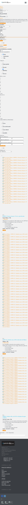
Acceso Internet (6, 129)
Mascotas (4, 67)
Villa (4, 58)
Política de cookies (5, 482)
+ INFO (4, 230)
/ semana (12, 228)
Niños (1, 30)
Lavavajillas (5, 132)
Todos (4, 54)
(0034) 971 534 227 (8, 458)
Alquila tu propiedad (6, 473)
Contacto (3, 476)
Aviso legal (4, 483)
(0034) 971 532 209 (8, 459)
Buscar (1, 6)
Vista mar (4, 73)
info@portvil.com (7, 460)
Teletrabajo (5, 70)
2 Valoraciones (6, 342)
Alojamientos (4, 471)
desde (4, 228)
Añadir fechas (3, 23)
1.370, (7, 352)
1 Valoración (5, 219)
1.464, (7, 228)
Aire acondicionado (7, 126)
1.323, (7, 428)
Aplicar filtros (2, 145)
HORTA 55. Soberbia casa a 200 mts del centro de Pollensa (15, 339)
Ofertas (3, 472)
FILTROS (1, 7)
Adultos (1, 27)
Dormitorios (2, 37)
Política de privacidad (6, 485)
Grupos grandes (6, 64)
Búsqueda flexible (3, 13)
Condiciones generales (6, 481)
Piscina (4, 123)
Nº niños (1, 34)
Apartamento (6, 56)
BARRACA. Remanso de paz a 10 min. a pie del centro (13, 216)
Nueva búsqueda (3, 47)
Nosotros (3, 475)
